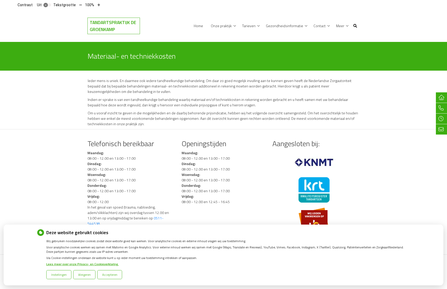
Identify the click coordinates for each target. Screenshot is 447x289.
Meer (340, 25)
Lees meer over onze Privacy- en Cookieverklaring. (82, 264)
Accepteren (109, 274)
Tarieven (249, 25)
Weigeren (84, 274)
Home (198, 25)
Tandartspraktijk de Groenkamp (113, 26)
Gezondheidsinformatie (284, 25)
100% (89, 5)
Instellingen (59, 274)
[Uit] (47, 4)
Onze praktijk (221, 25)
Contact (320, 25)
